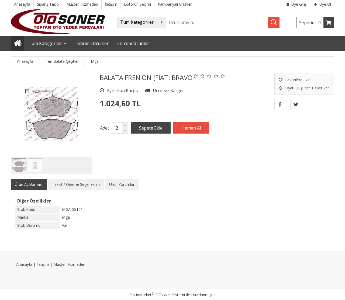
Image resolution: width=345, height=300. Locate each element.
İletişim (43, 264)
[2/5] (199, 76)
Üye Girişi (299, 4)
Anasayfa (24, 264)
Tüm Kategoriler (45, 43)
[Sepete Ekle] (151, 128)
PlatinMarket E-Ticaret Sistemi (157, 294)
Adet (104, 128)
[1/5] (195, 76)
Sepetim (310, 23)
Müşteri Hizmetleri (69, 264)
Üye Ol (325, 4)
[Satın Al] (191, 128)
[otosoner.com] (58, 32)
